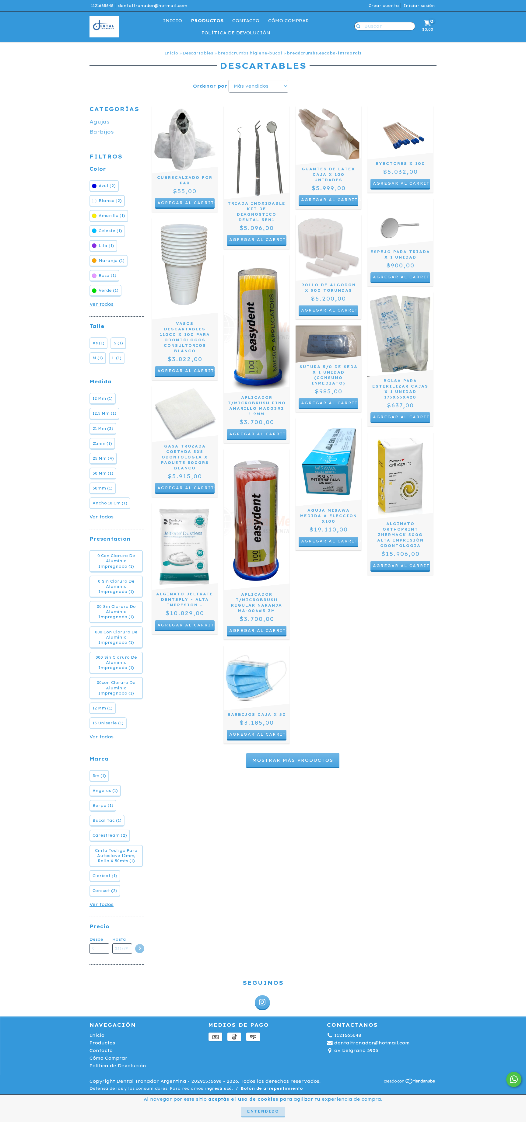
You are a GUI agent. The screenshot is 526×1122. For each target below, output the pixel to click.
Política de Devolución (236, 33)
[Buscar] (356, 25)
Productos (207, 20)
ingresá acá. (218, 1088)
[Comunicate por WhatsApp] (513, 1079)
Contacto (245, 20)
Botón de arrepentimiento (272, 1088)
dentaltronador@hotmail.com (152, 5)
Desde (96, 939)
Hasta (119, 939)
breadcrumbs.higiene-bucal (250, 53)
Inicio (172, 20)
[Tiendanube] (410, 1083)
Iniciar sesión (419, 5)
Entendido (263, 1111)
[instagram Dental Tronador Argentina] (262, 1002)
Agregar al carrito (329, 199)
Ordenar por (210, 86)
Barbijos (101, 132)
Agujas (99, 122)
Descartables (198, 53)
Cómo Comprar (288, 20)
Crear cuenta (384, 5)
